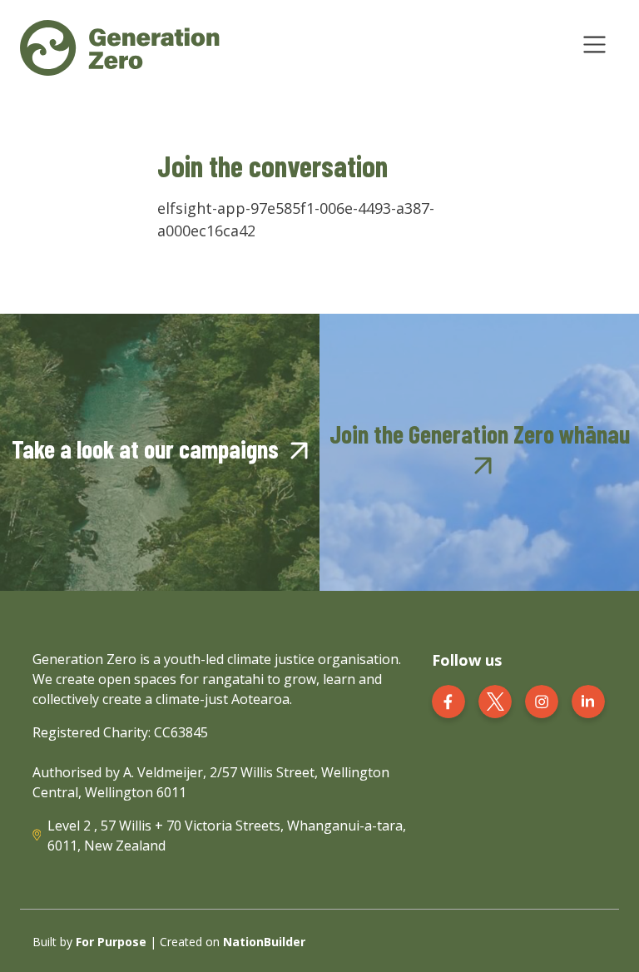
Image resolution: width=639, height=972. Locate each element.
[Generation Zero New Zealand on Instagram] (541, 700)
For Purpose (111, 942)
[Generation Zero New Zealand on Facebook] (448, 700)
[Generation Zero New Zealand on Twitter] (495, 700)
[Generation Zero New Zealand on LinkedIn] (588, 700)
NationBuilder (264, 942)
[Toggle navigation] (594, 44)
